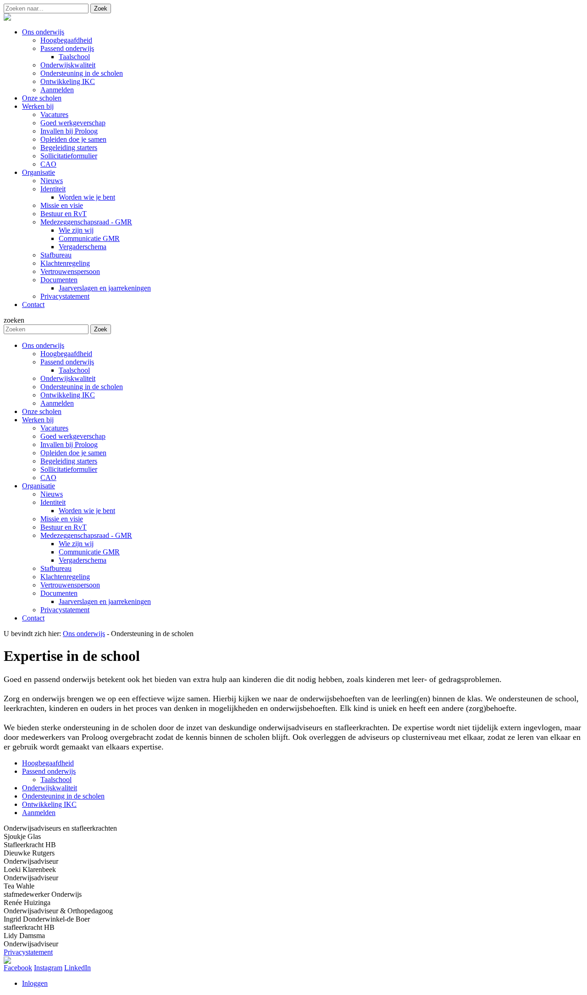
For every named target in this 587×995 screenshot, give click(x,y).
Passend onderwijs (67, 362)
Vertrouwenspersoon (70, 585)
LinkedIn (77, 968)
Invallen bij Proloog (69, 444)
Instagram (48, 968)
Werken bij (38, 420)
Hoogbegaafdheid (66, 354)
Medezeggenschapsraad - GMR (86, 535)
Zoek (100, 8)
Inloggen (35, 983)
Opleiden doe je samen (73, 453)
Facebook (18, 968)
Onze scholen (41, 411)
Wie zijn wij (76, 544)
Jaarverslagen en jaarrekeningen (105, 601)
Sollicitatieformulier (68, 469)
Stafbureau (56, 568)
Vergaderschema (82, 560)
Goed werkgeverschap (72, 436)
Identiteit (53, 502)
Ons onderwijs (43, 345)
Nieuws (51, 494)
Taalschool (74, 370)
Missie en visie (61, 519)
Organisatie (38, 486)
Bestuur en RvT (63, 527)
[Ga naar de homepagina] (7, 18)
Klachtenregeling (65, 577)
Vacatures (54, 428)
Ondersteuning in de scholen (81, 387)
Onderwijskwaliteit (67, 378)
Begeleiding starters (68, 461)
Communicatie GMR (89, 552)
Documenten (59, 593)
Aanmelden (57, 403)
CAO (48, 477)
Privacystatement (64, 610)
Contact (33, 618)
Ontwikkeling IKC (67, 395)
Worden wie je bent (87, 510)
